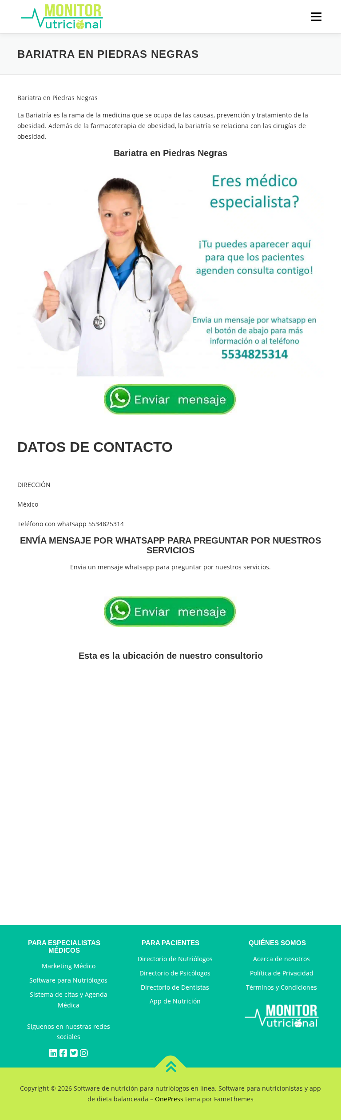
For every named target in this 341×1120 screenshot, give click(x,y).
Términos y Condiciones (281, 987)
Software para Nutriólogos (68, 980)
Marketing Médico (68, 966)
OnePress (169, 1099)
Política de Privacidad (281, 973)
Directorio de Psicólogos (174, 973)
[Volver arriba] (170, 1068)
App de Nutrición (175, 1001)
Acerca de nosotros (281, 959)
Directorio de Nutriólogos (175, 959)
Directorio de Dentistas (175, 987)
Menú (316, 16)
